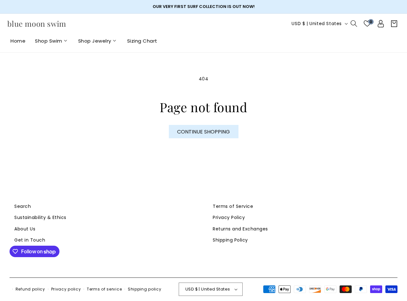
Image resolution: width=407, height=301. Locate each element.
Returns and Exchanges (240, 229)
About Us (24, 229)
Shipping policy (145, 289)
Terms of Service (233, 206)
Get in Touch (29, 240)
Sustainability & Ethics (40, 217)
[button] (51, 41)
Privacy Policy (229, 217)
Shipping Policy (230, 240)
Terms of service (104, 289)
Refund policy (30, 289)
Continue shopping (203, 131)
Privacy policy (66, 289)
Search (22, 206)
